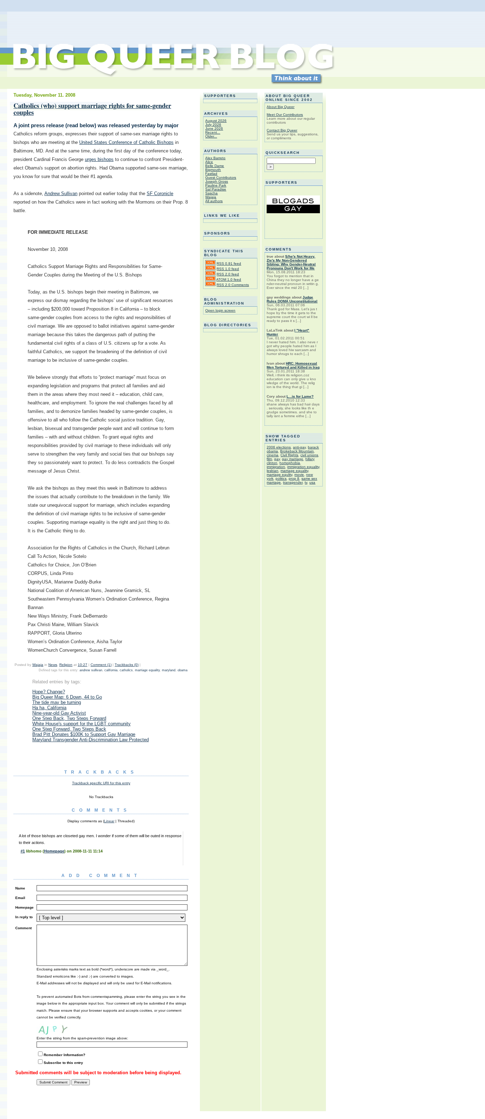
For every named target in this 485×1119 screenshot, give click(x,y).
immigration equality (303, 467)
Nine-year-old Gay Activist (59, 713)
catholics (126, 670)
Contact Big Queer (282, 130)
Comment (23, 928)
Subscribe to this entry (63, 1063)
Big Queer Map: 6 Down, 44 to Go (67, 697)
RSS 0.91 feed (229, 263)
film (269, 459)
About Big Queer (280, 107)
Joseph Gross (216, 181)
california (111, 670)
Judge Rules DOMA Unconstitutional (292, 299)
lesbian (272, 471)
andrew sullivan (91, 670)
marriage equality (147, 670)
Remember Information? (64, 1055)
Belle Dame (214, 166)
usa (312, 482)
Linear (109, 821)
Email (20, 898)
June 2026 (214, 128)
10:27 (82, 665)
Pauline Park (215, 185)
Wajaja (37, 665)
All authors (214, 201)
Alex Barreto (215, 158)
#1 (23, 851)
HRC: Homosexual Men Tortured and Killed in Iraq (293, 365)
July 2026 (213, 125)
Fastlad (211, 174)
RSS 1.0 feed (228, 269)
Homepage (54, 851)
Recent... (212, 132)
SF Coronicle (160, 193)
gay (277, 459)
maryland (168, 670)
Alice (209, 162)
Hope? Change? (48, 691)
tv (306, 482)
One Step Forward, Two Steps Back (69, 729)
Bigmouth (213, 170)
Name (20, 888)
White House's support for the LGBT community (81, 723)
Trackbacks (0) (126, 665)
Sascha (211, 193)
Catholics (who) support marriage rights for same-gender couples (92, 109)
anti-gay (299, 447)
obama (182, 670)
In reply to (24, 917)
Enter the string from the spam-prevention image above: (82, 1038)
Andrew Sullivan (60, 193)
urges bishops (99, 159)
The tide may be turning (56, 702)
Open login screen (220, 310)
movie (299, 475)
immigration (276, 467)
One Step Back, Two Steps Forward (69, 718)
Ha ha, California (49, 707)
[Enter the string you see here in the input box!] (58, 1028)
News (52, 665)
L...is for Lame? (300, 396)
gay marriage (292, 459)
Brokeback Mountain (297, 451)
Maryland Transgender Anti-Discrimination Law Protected (90, 739)
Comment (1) (101, 665)
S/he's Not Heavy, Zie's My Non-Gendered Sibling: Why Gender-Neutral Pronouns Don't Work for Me (291, 262)
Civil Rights (289, 455)
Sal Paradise (215, 189)
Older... (211, 136)
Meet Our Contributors (285, 115)
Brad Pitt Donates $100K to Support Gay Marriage (83, 734)
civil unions (309, 455)
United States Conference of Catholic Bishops (126, 142)
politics (281, 478)
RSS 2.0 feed (228, 274)
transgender (293, 482)
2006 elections (279, 447)
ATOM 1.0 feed (228, 279)
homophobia (289, 463)
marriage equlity (279, 475)
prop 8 (294, 478)
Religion (65, 665)
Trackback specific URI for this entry (101, 783)
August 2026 (216, 121)
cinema (272, 455)
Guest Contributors (220, 177)
